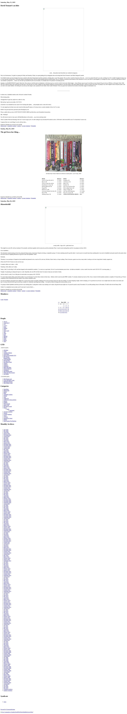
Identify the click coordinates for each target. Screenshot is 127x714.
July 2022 (6, 476)
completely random (11, 126)
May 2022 (6, 478)
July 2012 (6, 609)
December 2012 (7, 603)
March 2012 (6, 615)
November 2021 (7, 486)
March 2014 (6, 583)
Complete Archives (8, 689)
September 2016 (7, 552)
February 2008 (7, 676)
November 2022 (7, 470)
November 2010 (7, 636)
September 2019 (7, 517)
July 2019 (6, 519)
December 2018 (7, 529)
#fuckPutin (6, 389)
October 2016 (7, 551)
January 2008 (7, 677)
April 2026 (6, 432)
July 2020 (6, 505)
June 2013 (6, 595)
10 (66, 307)
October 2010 (7, 637)
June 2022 (6, 477)
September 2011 (7, 623)
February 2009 (7, 664)
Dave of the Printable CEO (10, 355)
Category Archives (8, 690)
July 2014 (6, 578)
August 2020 (7, 503)
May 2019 (6, 522)
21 (62, 310)
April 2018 (6, 535)
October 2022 (7, 472)
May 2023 (6, 464)
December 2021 (7, 485)
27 (60, 312)
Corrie (5, 351)
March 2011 (6, 631)
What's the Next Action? (9, 372)
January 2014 (7, 586)
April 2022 (6, 480)
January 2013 (7, 601)
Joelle (5, 333)
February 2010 (7, 648)
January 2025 (7, 443)
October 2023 (7, 458)
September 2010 (7, 639)
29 (63, 312)
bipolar (5, 392)
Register (6, 299)
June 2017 (6, 545)
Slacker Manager (7, 368)
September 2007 (7, 682)
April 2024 (6, 451)
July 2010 (6, 641)
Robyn (5, 340)
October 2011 (7, 621)
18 (68, 309)
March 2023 (6, 466)
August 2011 (6, 624)
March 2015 (6, 567)
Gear (5, 397)
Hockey (5, 401)
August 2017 (7, 543)
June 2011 (6, 627)
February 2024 (7, 453)
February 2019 (7, 526)
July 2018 (6, 533)
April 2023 (6, 465)
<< (58, 302)
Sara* (5, 341)
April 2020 (6, 509)
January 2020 (7, 513)
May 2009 (6, 660)
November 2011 (7, 620)
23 (65, 310)
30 (65, 312)
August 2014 (7, 576)
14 (62, 309)
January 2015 (7, 570)
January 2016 (7, 559)
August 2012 (7, 608)
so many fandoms (26, 126)
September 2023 (7, 460)
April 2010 (6, 645)
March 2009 (6, 662)
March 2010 (6, 646)
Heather (5, 328)
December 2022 (7, 469)
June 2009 (6, 658)
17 (66, 309)
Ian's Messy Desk (8, 362)
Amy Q (5, 321)
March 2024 (6, 452)
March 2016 (6, 556)
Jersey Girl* (6, 330)
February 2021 (7, 498)
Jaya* (5, 329)
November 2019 (7, 515)
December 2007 (7, 678)
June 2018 (6, 534)
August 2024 (7, 448)
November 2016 (7, 550)
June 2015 (6, 563)
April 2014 (6, 582)
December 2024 (7, 444)
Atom (5, 701)
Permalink (33, 126)
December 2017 (7, 539)
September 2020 (7, 502)
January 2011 (7, 633)
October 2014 (7, 574)
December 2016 (7, 549)
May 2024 (6, 449)
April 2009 (6, 661)
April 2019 (6, 523)
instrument (11, 410)
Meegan (5, 336)
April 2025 (6, 440)
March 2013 (6, 599)
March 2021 (6, 497)
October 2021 (7, 488)
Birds (5, 393)
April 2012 (6, 613)
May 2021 (6, 494)
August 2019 (7, 518)
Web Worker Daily (8, 371)
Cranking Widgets (8, 352)
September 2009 (7, 654)
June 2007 (6, 686)
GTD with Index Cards (9, 380)
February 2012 (7, 616)
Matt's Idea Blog (7, 367)
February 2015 (7, 568)
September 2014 (7, 575)
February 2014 (7, 584)
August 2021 (7, 490)
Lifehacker (6, 366)
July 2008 (6, 673)
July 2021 (6, 492)
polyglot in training (8, 411)
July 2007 (6, 685)
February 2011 (7, 632)
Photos (5, 407)
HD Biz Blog (7, 360)
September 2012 (7, 607)
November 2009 (7, 652)
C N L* (5, 325)
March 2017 (6, 547)
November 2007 (7, 680)
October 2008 (7, 669)
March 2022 (6, 481)
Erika (5, 327)
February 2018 (7, 538)
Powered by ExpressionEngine (8, 709)
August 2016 (7, 554)
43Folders (6, 350)
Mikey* (5, 337)
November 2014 (7, 572)
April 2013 (6, 598)
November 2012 (7, 604)
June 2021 (6, 493)
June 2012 (6, 611)
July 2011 (6, 625)
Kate (5, 334)
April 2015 (6, 566)
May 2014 (6, 580)
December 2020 (7, 500)
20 (60, 310)
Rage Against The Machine (10, 421)
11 (68, 307)
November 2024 (7, 445)
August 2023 (7, 461)
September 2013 (7, 591)
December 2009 (7, 650)
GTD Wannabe (7, 359)
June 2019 (6, 521)
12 (58, 309)
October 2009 (7, 653)
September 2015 (7, 560)
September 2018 (7, 530)
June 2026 (6, 429)
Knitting (5, 402)
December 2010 (7, 635)
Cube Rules (6, 354)
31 (66, 312)
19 (58, 310)
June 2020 (6, 506)
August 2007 (7, 684)
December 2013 (7, 587)
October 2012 (7, 605)
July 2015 (6, 562)
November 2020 (7, 501)
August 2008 (7, 672)
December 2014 (7, 571)
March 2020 (6, 510)
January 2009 (7, 665)
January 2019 (7, 527)
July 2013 (6, 594)
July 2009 (6, 657)
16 (65, 309)
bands (7, 409)
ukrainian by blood (8, 418)
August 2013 (7, 592)
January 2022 (7, 484)
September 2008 (7, 670)
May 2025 (6, 439)
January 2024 (7, 455)
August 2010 (7, 640)
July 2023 (6, 462)
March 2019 (6, 525)
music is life (6, 405)
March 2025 (6, 441)
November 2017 (7, 541)
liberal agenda (7, 403)
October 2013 (7, 590)
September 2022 (7, 473)
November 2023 (7, 457)
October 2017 (7, 542)
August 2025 (7, 436)
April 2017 (6, 546)
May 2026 (6, 431)
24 (66, 310)
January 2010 (7, 649)
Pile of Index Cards (8, 383)
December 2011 (7, 619)
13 (60, 309)
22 (63, 310)
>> (68, 302)
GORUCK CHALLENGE (10, 399)
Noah (5, 338)
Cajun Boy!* (7, 323)
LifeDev (5, 363)
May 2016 (6, 555)
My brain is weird (8, 406)
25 (68, 310)
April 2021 (6, 496)
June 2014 (6, 579)
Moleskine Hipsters (8, 381)
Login (2, 299)
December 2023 (7, 456)
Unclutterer (6, 370)
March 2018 (6, 537)
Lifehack (6, 364)
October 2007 (7, 681)
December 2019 (7, 514)
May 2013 (6, 596)
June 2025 (6, 437)
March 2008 (6, 674)
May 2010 (6, 644)
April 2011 (6, 629)
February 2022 (7, 482)
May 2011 (6, 628)
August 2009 (7, 656)
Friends (19, 290)
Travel (5, 415)
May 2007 (6, 688)
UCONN (6, 417)
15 (63, 309)
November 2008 (7, 668)
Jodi (4, 332)
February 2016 (7, 558)
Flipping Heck (7, 358)
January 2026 (7, 433)
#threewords (3, 126)
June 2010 (6, 643)
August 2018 (7, 531)
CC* (5, 324)
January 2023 (7, 468)
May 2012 (6, 612)
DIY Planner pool (8, 379)
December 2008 (7, 666)
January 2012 (7, 617)
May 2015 (6, 564)
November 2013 (7, 588)
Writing (5, 419)
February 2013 (7, 600)
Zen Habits (6, 374)
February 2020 (7, 511)
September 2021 (7, 489)
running (19, 126)
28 (62, 312)
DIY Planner (6, 356)
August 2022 (7, 474)
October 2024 (7, 447)
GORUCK (6, 398)
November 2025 (7, 435)
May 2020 (6, 507)
